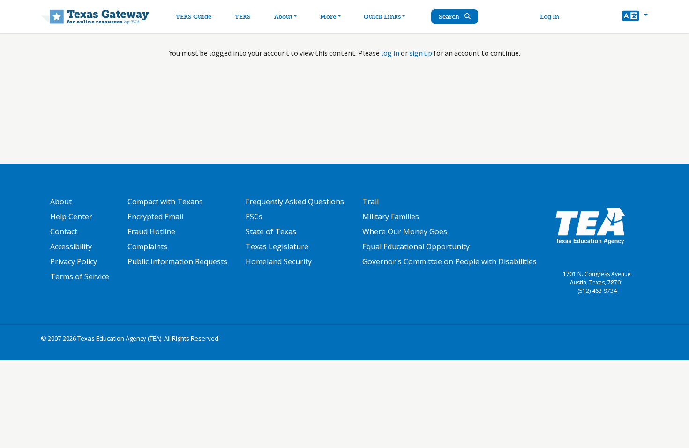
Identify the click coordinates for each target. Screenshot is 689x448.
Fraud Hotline (151, 231)
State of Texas (271, 231)
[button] (635, 17)
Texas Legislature (277, 246)
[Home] (95, 16)
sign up (420, 53)
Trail (370, 201)
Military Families (390, 216)
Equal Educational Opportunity (416, 246)
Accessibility (71, 246)
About (283, 16)
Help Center (71, 216)
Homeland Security (279, 261)
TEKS (243, 16)
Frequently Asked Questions (295, 201)
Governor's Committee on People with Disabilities (449, 261)
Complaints (147, 246)
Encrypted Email (155, 216)
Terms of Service (79, 276)
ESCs (254, 216)
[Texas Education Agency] (590, 225)
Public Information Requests (177, 261)
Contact (63, 231)
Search (450, 16)
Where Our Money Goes (404, 231)
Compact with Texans (165, 201)
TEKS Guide (193, 16)
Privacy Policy (73, 261)
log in (390, 53)
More (328, 16)
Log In (549, 16)
